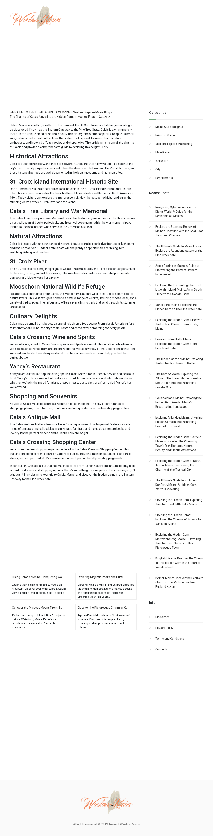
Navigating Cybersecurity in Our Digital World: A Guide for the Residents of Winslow (175, 212)
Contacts (161, 649)
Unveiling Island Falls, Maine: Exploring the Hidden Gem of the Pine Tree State (176, 344)
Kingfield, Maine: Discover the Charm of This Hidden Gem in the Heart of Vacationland (179, 563)
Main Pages (163, 152)
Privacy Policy (164, 627)
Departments (164, 178)
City (157, 169)
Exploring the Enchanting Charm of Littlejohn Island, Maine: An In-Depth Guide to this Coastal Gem (178, 290)
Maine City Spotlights (169, 127)
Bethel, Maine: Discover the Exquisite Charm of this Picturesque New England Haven (179, 582)
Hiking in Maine (165, 135)
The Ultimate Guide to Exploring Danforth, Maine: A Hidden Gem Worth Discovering (176, 485)
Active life (161, 161)
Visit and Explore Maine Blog (173, 144)
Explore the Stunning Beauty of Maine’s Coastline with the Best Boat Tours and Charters (179, 231)
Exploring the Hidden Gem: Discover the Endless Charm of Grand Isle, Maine (178, 324)
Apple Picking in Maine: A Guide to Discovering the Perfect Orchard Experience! (177, 270)
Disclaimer (162, 617)
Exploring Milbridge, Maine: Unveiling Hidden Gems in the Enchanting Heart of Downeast (179, 422)
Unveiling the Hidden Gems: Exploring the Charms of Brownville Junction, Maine (178, 519)
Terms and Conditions (169, 638)
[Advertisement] (106, 77)
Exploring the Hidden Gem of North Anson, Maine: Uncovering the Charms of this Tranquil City (178, 465)
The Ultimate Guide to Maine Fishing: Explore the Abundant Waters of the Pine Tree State (179, 251)
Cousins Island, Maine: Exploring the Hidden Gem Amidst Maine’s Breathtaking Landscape (178, 402)
